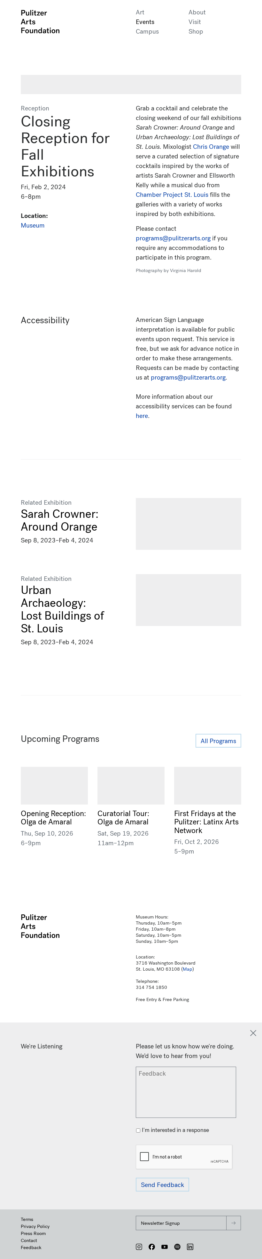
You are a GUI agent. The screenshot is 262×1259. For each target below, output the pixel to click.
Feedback (31, 1247)
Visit (195, 22)
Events (145, 22)
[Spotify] (177, 1247)
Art (140, 12)
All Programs (218, 741)
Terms (27, 1219)
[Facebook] (152, 1247)
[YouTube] (164, 1247)
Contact (29, 1240)
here (142, 416)
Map (187, 969)
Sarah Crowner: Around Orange (59, 520)
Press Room (33, 1233)
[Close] (253, 1033)
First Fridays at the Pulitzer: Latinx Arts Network (206, 822)
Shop (196, 31)
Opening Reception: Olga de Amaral (53, 817)
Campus (147, 31)
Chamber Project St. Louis (172, 194)
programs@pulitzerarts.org (188, 377)
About (197, 12)
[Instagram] (139, 1247)
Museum (33, 225)
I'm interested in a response (175, 1130)
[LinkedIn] (190, 1247)
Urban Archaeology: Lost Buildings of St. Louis (62, 609)
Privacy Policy (35, 1226)
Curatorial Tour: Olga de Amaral (123, 817)
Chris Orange (211, 146)
